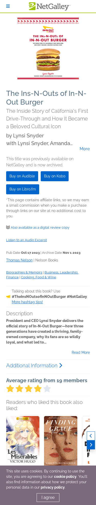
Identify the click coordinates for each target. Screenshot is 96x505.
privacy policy (53, 487)
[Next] (91, 444)
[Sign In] (8, 6)
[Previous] (91, 435)
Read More (81, 352)
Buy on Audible (22, 176)
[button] (22, 443)
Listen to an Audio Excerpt (26, 240)
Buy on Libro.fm (22, 189)
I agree (48, 497)
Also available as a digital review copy (40, 227)
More (85, 149)
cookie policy (65, 476)
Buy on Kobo (54, 176)
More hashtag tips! (27, 302)
